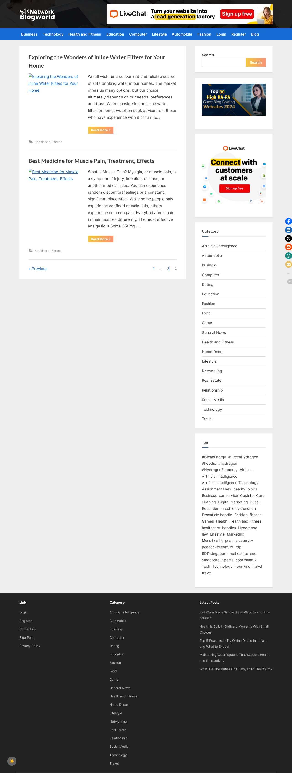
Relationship (212, 390)
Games (208, 521)
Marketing (235, 534)
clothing (209, 502)
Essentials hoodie (217, 515)
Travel (207, 419)
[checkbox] (11, 761)
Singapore (210, 560)
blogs (252, 489)
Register (238, 34)
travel (207, 573)
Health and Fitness (84, 34)
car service (228, 495)
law (205, 534)
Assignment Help (216, 489)
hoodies (229, 528)
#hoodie (209, 463)
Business (29, 34)
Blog (255, 34)
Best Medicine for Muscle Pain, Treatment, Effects (91, 160)
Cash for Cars (252, 495)
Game (207, 322)
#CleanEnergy (214, 457)
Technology (53, 34)
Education (115, 34)
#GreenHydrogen (243, 457)
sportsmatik (246, 560)
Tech (206, 566)
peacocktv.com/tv (217, 547)
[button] (288, 221)
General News (214, 332)
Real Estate (211, 380)
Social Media (213, 399)
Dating (207, 284)
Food (206, 313)
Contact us (27, 629)
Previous (39, 268)
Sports (227, 560)
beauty (239, 489)
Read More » (102, 131)
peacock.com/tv (239, 540)
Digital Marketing (233, 502)
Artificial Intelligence (219, 246)
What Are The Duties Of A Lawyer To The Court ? (236, 669)
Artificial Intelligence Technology (230, 482)
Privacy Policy (29, 646)
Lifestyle (159, 34)
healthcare (211, 528)
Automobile (182, 34)
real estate (239, 553)
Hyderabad (247, 528)
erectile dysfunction (239, 508)
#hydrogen (227, 463)
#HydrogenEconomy (219, 469)
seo (253, 553)
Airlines (246, 469)
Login (221, 34)
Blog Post (26, 637)
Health (221, 521)
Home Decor (213, 351)
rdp (238, 547)
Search (208, 55)
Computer (138, 34)
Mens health (212, 540)
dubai (255, 502)
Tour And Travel (248, 566)
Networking (212, 370)
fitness (255, 515)
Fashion (204, 34)
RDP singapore (214, 553)
